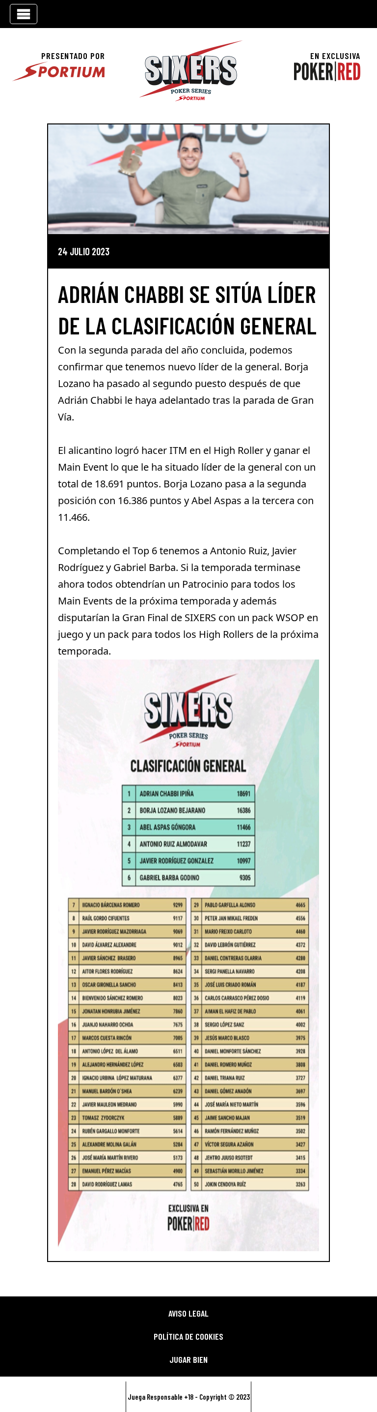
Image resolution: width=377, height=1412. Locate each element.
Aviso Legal (188, 1313)
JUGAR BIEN (188, 1359)
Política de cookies (188, 1336)
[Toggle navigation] (23, 14)
